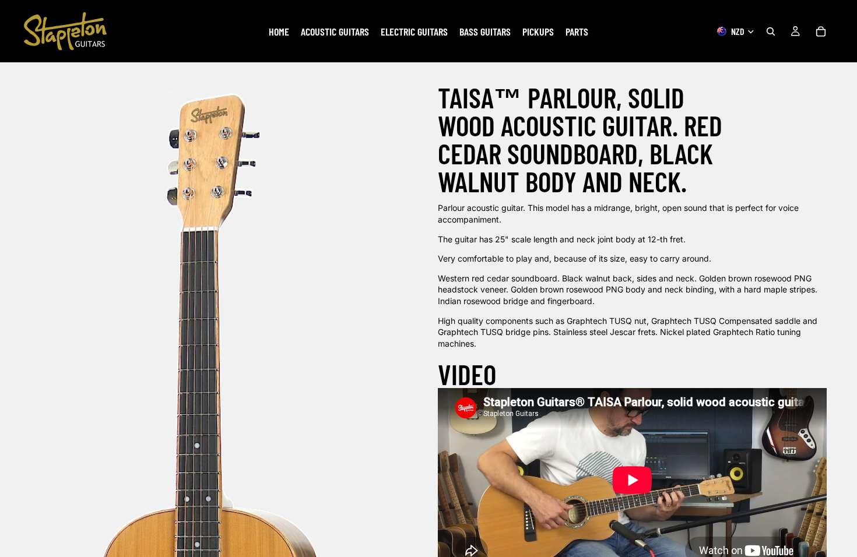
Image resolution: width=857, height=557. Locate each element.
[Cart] (821, 31)
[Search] (771, 31)
